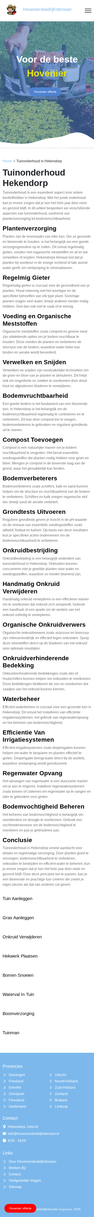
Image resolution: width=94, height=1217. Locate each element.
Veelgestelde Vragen (24, 1180)
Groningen (16, 1075)
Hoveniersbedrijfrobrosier (40, 1209)
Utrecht (60, 1075)
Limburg (61, 1106)
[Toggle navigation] (88, 11)
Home (7, 161)
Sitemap (15, 1187)
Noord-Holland (66, 1081)
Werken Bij (17, 1168)
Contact (14, 1174)
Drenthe (14, 1087)
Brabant (60, 1100)
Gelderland (17, 1106)
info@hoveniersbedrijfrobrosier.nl (33, 1134)
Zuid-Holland (64, 1087)
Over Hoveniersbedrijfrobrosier (32, 1161)
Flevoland (16, 1100)
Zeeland (61, 1094)
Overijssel (16, 1094)
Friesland (15, 1081)
